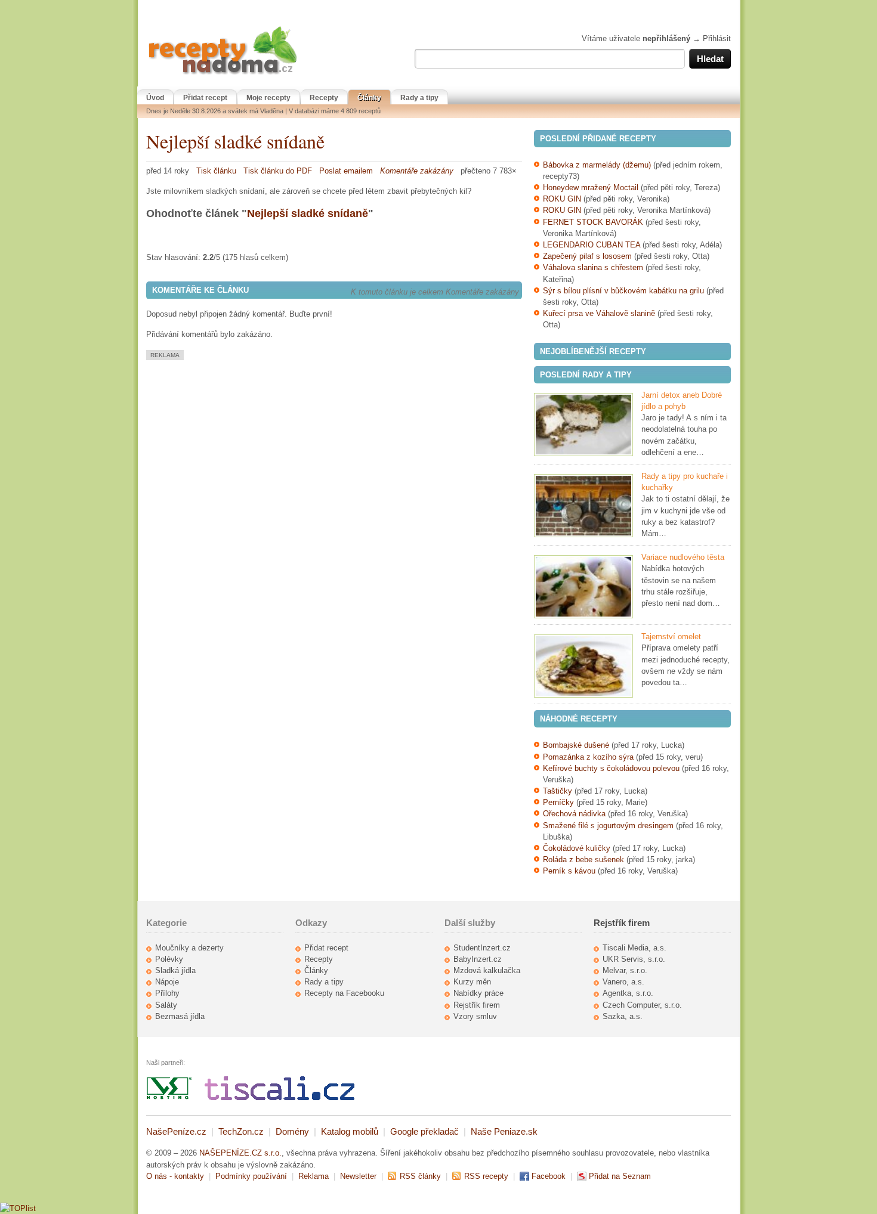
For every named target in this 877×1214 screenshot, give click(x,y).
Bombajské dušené (576, 745)
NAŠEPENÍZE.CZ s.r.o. (240, 1152)
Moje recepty (268, 98)
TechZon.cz (241, 1131)
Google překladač (424, 1131)
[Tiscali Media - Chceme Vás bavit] (279, 1097)
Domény (292, 1131)
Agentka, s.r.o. (628, 993)
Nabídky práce (478, 993)
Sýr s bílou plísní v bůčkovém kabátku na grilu (623, 290)
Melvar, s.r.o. (625, 970)
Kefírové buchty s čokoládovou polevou (611, 768)
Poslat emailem (346, 170)
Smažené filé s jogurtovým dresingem (608, 825)
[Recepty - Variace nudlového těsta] (583, 586)
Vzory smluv (475, 1016)
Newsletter (358, 1176)
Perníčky (559, 802)
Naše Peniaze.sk (504, 1131)
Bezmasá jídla (180, 1016)
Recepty (324, 98)
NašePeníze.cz (176, 1131)
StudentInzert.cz (482, 947)
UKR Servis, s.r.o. (634, 959)
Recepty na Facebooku (344, 993)
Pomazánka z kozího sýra (588, 756)
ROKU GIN (562, 198)
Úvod (155, 98)
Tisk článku (216, 170)
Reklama (313, 1176)
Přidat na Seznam (620, 1176)
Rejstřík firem (476, 1005)
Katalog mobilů (349, 1131)
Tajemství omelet (671, 636)
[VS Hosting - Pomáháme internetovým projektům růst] (169, 1097)
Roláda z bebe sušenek (583, 859)
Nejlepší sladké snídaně (235, 141)
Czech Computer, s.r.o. (642, 1005)
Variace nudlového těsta (682, 557)
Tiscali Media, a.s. (634, 947)
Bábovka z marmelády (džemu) (597, 164)
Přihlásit (717, 38)
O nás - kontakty (175, 1176)
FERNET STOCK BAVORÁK (593, 222)
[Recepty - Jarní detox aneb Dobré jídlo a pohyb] (583, 424)
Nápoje (167, 981)
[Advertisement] (246, 443)
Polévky (169, 959)
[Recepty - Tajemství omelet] (583, 666)
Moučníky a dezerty (189, 947)
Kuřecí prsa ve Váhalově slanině (599, 313)
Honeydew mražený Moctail (590, 187)
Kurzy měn (472, 981)
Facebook (549, 1176)
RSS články (420, 1176)
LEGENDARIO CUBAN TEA (591, 244)
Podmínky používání (251, 1176)
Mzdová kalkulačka (486, 970)
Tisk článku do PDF (277, 170)
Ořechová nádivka (574, 813)
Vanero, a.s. (623, 981)
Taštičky (557, 790)
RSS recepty (486, 1176)
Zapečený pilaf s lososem (587, 256)
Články (369, 98)
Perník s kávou (569, 870)
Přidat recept (205, 98)
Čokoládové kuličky (576, 848)
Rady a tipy (419, 98)
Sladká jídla (175, 970)
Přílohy (167, 993)
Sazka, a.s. (623, 1016)
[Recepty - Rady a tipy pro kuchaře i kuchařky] (583, 505)
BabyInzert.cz (477, 959)
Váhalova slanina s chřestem (593, 267)
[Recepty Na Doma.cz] (222, 74)
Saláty (166, 1005)
